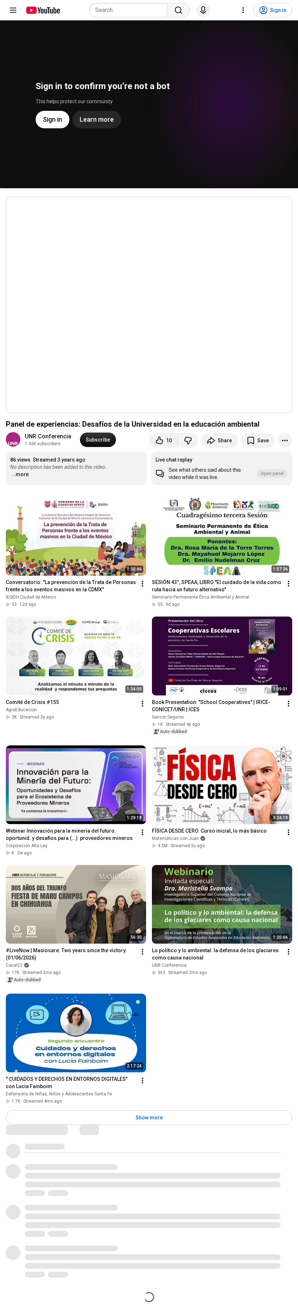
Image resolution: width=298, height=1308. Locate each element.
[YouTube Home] (42, 10)
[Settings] (243, 10)
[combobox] (130, 10)
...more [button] (20, 474)
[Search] (178, 10)
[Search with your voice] (203, 10)
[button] (221, 468)
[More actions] (285, 440)
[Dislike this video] (188, 440)
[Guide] (13, 10)
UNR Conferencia (48, 436)
